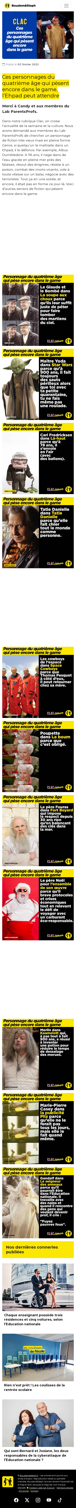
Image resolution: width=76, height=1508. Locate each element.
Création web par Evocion (42, 1488)
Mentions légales (65, 1488)
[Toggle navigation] (66, 5)
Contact (34, 1491)
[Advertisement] (38, 237)
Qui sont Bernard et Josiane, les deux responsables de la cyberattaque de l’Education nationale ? (36, 1455)
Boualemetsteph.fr (29, 1475)
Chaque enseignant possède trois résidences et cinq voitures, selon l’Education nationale (33, 1319)
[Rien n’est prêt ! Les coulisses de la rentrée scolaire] (38, 1357)
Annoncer (24, 1491)
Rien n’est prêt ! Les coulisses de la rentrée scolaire (34, 1387)
